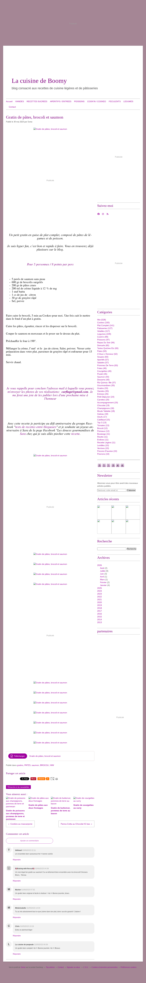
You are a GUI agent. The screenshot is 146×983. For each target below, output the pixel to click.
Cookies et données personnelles (105, 967)
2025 (99, 588)
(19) (107, 402)
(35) (106, 385)
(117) (103, 331)
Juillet (102, 571)
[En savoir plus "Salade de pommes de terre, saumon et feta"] (104, 526)
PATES (27, 765)
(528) (101, 320)
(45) (104, 371)
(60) (102, 357)
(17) (102, 417)
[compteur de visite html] (111, 467)
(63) (102, 351)
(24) (105, 397)
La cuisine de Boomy (39, 80)
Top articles (50, 967)
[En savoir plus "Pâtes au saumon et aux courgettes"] (118, 526)
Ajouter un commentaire (29, 841)
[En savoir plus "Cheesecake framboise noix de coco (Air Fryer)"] (104, 512)
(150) (103, 322)
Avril (102, 576)
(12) (102, 428)
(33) (102, 388)
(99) (102, 337)
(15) (103, 420)
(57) (103, 360)
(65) (103, 345)
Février (103, 582)
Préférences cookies (128, 967)
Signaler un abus (73, 967)
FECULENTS (115, 101)
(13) (102, 422)
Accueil (9, 101)
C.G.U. (86, 967)
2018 (99, 608)
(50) (107, 365)
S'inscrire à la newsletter (18, 787)
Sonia (23, 967)
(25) (103, 394)
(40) (103, 380)
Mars (102, 579)
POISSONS (79, 101)
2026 (99, 565)
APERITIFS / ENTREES (60, 101)
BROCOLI (44, 765)
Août (102, 568)
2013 (99, 622)
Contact (12, 107)
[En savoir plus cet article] (133, 512)
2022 (99, 596)
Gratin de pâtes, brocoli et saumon (45, 756)
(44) (103, 377)
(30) (103, 391)
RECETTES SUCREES (37, 101)
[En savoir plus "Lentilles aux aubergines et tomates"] (118, 512)
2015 (99, 616)
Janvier (103, 585)
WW (52, 765)
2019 (99, 605)
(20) (103, 400)
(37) (106, 382)
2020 (99, 602)
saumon (35, 765)
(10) (103, 445)
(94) (106, 342)
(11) (103, 434)
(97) (103, 340)
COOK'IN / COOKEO (96, 101)
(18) (105, 408)
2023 (99, 594)
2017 (99, 611)
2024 (99, 591)
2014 (99, 619)
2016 (99, 614)
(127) (104, 328)
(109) (104, 334)
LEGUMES (128, 101)
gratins (20, 765)
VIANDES (19, 101)
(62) (107, 354)
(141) (105, 325)
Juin (102, 574)
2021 (99, 599)
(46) (102, 368)
